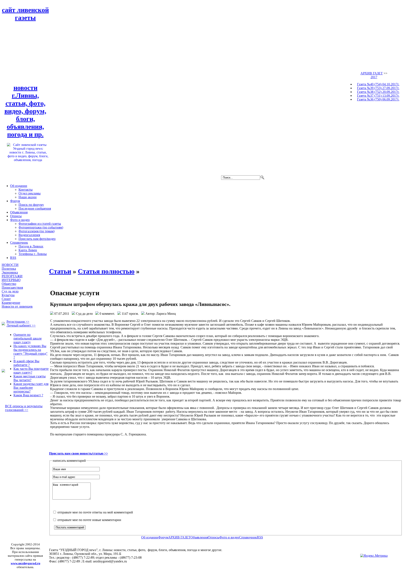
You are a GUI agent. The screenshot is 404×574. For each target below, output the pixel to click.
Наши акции (28, 197)
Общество (9, 284)
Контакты (26, 189)
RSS (13, 257)
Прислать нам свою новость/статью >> (78, 453)
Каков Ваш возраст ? (28, 395)
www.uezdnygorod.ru (25, 563)
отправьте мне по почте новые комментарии (89, 520)
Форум (15, 201)
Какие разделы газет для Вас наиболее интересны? (30, 387)
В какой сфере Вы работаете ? (26, 363)
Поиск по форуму (31, 204)
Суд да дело (10, 291)
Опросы (16, 216)
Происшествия (12, 287)
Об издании (18, 186)
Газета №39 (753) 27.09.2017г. (378, 88)
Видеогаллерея (29, 235)
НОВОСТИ (10, 265)
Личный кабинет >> (21, 325)
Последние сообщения (35, 208)
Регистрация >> (18, 321)
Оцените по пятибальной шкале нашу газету (27, 338)
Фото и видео (20, 220)
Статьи (60, 271)
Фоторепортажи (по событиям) (41, 227)
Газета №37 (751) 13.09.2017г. (378, 95)
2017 (374, 77)
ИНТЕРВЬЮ (11, 280)
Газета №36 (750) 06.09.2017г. (378, 99)
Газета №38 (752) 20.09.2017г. (378, 92)
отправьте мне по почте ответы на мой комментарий (95, 512)
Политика (9, 268)
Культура (8, 295)
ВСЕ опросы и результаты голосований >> (24, 408)
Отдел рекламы (30, 193)
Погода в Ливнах (31, 246)
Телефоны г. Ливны (33, 254)
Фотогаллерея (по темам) (36, 231)
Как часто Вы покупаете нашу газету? (31, 370)
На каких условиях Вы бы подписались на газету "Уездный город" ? (30, 351)
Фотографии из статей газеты (40, 223)
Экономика (10, 272)
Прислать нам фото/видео (37, 239)
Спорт (6, 299)
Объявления (19, 212)
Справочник (19, 242)
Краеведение (11, 302)
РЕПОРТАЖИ (12, 276)
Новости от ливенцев (17, 306)
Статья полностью (106, 271)
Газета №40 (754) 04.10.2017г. (378, 84)
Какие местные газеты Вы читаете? (29, 378)
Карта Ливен (28, 250)
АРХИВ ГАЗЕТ (371, 73)
